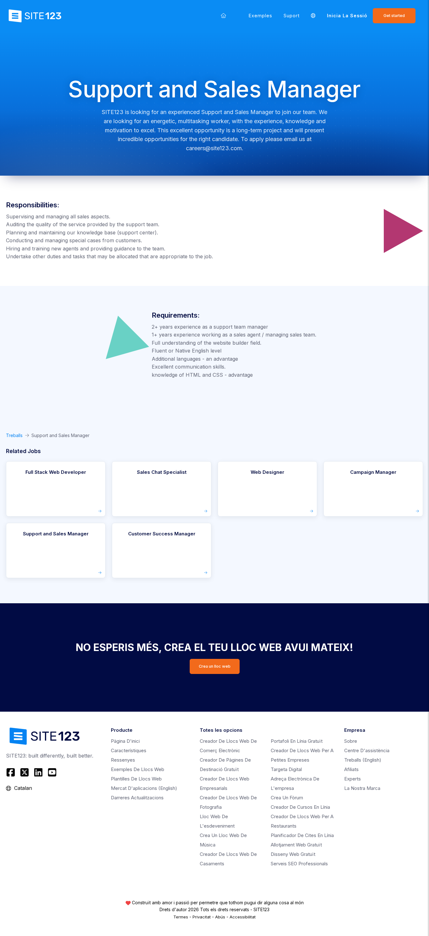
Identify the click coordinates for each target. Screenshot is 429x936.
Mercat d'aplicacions (144, 788)
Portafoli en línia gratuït (297, 741)
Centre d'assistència (366, 750)
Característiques (128, 750)
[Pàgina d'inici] (223, 15)
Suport (292, 15)
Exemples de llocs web (137, 769)
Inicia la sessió (347, 15)
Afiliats (351, 769)
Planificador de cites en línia (302, 835)
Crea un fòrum (287, 798)
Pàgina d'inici (125, 741)
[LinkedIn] (38, 772)
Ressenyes (123, 760)
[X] (24, 772)
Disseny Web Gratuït (293, 854)
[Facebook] (11, 772)
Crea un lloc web (215, 666)
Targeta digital (286, 769)
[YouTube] (52, 772)
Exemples (260, 15)
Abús (220, 916)
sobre (350, 741)
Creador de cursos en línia (300, 807)
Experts (352, 779)
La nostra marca (362, 788)
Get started (394, 15)
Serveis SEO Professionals (299, 864)
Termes (180, 916)
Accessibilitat (243, 916)
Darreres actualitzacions (137, 798)
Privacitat (202, 916)
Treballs (14, 435)
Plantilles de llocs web (136, 779)
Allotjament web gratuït (296, 845)
